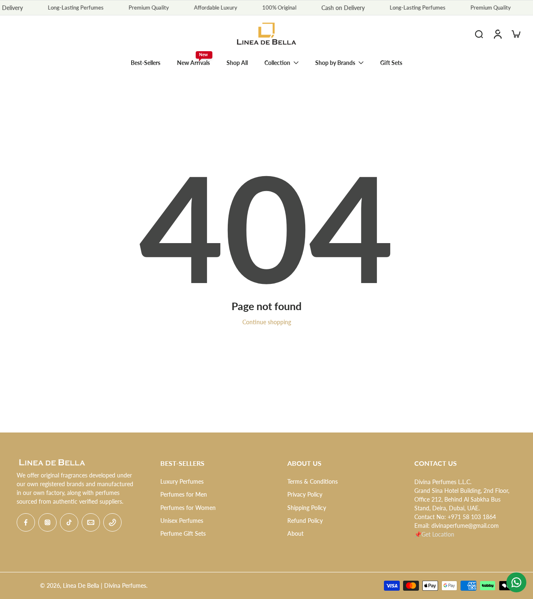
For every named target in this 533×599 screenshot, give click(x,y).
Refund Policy (305, 520)
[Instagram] (47, 522)
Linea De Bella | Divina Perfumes (104, 585)
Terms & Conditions (312, 481)
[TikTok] (69, 522)
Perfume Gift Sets (183, 533)
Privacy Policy (304, 494)
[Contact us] (516, 582)
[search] (479, 33)
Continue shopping (266, 322)
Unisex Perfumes (181, 520)
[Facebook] (26, 522)
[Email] (91, 522)
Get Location (437, 534)
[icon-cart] (515, 33)
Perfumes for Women (188, 507)
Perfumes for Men (183, 494)
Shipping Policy (306, 507)
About (295, 533)
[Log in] (497, 33)
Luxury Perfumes (182, 481)
